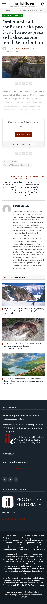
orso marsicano (10, 161)
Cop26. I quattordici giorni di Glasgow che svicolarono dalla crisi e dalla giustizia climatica (12, 187)
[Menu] (4, 4)
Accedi (31, 144)
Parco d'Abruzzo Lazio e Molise (17, 165)
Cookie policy (23, 595)
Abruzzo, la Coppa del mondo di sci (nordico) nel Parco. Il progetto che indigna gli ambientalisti (24, 310)
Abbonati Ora (23, 134)
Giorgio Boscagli (18, 48)
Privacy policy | (11, 595)
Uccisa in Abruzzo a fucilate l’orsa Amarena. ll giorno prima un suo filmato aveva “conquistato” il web (24, 346)
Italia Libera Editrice (31, 592)
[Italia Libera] (23, 4)
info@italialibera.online (14, 462)
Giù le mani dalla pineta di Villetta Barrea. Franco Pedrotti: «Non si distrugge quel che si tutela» (23, 381)
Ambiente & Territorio (13, 15)
